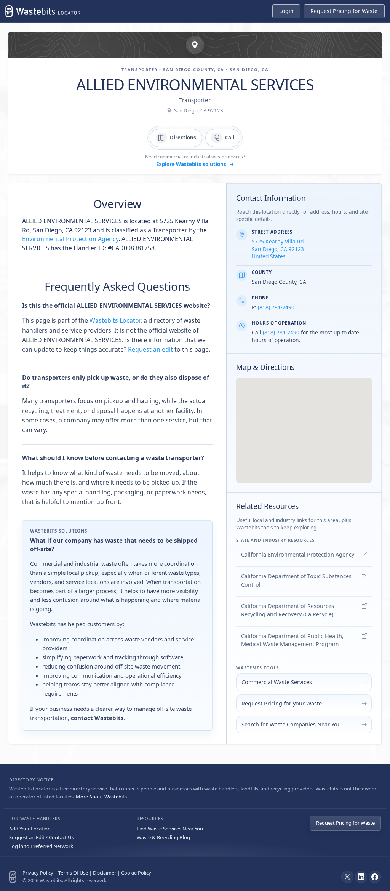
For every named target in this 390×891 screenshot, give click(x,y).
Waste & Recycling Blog (163, 837)
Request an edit (150, 349)
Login (286, 10)
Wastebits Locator (115, 320)
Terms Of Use (73, 872)
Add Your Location (30, 828)
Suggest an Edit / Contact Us (41, 837)
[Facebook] (375, 877)
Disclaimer (104, 872)
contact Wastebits (97, 717)
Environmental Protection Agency (70, 239)
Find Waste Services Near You (170, 828)
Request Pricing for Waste (345, 822)
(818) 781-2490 (276, 307)
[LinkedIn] (361, 877)
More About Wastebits (101, 796)
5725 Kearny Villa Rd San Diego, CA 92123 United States (278, 249)
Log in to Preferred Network (41, 846)
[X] (347, 877)
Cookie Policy (136, 872)
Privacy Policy (37, 872)
